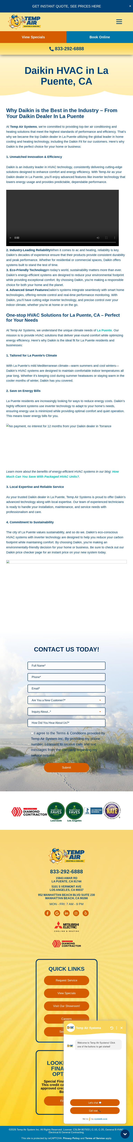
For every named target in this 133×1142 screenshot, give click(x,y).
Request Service (66, 980)
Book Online (100, 37)
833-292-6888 (69, 48)
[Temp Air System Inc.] (24, 21)
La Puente (104, 330)
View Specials (33, 37)
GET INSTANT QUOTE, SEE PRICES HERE (66, 6)
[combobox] (66, 700)
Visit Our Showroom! (66, 1006)
